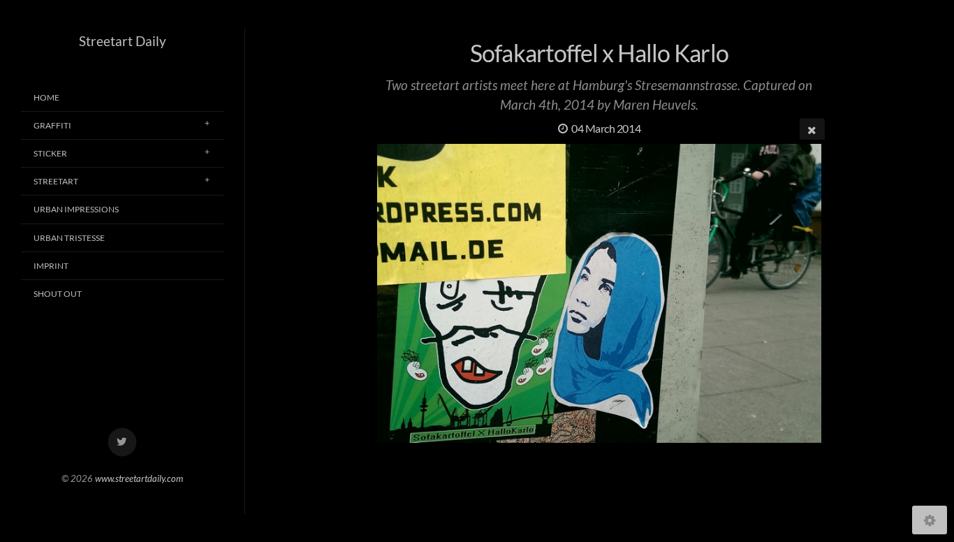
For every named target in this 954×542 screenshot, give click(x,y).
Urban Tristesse (69, 238)
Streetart (56, 181)
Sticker (50, 153)
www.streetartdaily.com (139, 478)
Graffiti (52, 125)
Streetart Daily (122, 41)
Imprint (51, 266)
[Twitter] (122, 442)
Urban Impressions (76, 209)
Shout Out (58, 293)
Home (46, 97)
